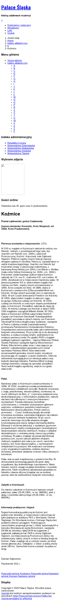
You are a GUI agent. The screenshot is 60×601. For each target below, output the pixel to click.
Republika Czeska (16, 143)
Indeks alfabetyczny (17, 63)
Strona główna (14, 60)
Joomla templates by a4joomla (16, 598)
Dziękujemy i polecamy (19, 25)
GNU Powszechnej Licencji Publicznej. (32, 596)
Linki (9, 30)
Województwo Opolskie (19, 150)
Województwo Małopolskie (20, 148)
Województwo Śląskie (18, 153)
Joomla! (5, 593)
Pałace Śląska (16, 7)
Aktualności (13, 27)
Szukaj (10, 33)
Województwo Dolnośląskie (21, 145)
